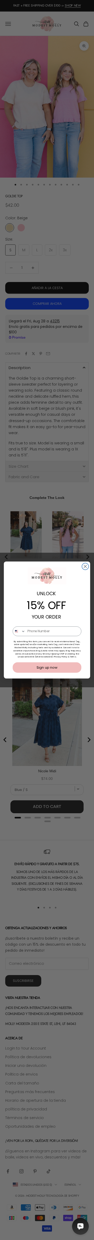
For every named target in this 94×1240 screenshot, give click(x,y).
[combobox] (19, 631)
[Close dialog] (85, 566)
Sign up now (47, 667)
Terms (73, 656)
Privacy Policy (60, 656)
